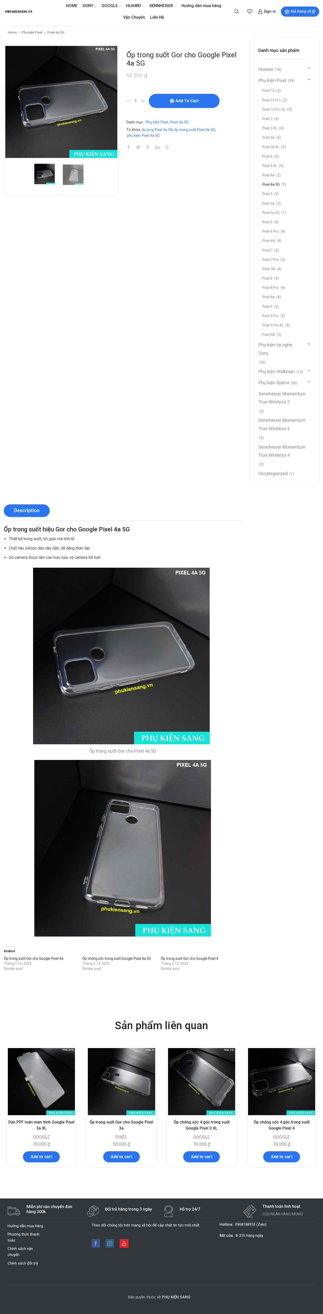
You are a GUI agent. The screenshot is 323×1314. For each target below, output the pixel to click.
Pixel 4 (267, 156)
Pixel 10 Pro (271, 100)
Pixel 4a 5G (55, 32)
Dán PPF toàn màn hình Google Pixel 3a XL (41, 1125)
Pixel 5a (268, 203)
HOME (71, 5)
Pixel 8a (268, 297)
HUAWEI (133, 5)
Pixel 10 (268, 91)
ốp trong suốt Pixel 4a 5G (194, 130)
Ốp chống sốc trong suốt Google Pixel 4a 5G (116, 958)
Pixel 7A (268, 269)
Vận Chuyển (134, 17)
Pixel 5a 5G (271, 213)
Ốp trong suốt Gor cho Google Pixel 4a (33, 958)
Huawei (265, 69)
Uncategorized (273, 473)
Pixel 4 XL (269, 166)
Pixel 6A (268, 241)
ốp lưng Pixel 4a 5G (157, 130)
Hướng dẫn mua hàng (201, 5)
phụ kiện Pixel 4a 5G (143, 135)
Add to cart (187, 100)
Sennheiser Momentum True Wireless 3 (281, 424)
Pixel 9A (268, 335)
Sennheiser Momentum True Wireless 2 (281, 397)
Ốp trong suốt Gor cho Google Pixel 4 (189, 958)
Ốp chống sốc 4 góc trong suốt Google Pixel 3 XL (202, 1125)
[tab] (27, 510)
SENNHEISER (161, 5)
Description (27, 510)
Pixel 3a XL (270, 147)
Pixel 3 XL (269, 128)
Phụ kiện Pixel (32, 32)
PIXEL (121, 1137)
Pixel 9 (267, 307)
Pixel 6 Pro (270, 231)
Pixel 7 (267, 250)
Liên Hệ (157, 17)
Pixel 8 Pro (270, 288)
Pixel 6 (267, 222)
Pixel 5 (267, 194)
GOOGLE (110, 5)
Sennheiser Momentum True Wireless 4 (281, 451)
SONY (88, 5)
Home (12, 32)
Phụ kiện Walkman (276, 371)
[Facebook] (96, 1243)
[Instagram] (109, 1243)
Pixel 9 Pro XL (273, 325)
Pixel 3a (268, 137)
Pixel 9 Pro (270, 316)
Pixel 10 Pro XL (274, 109)
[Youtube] (124, 1243)
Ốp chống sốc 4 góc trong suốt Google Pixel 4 (282, 1125)
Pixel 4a (268, 175)
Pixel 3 (267, 119)
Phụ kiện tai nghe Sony (275, 348)
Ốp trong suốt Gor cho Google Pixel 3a (121, 1125)
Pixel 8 (267, 278)
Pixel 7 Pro (270, 260)
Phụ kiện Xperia (273, 382)
